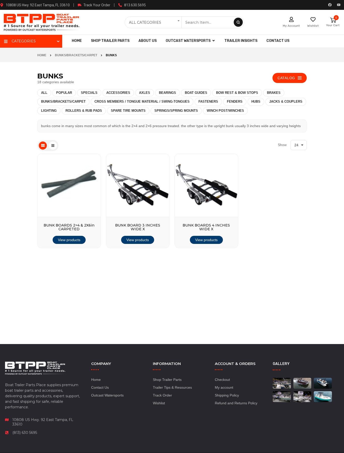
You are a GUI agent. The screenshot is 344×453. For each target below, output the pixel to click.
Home (41, 55)
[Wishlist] (313, 19)
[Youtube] (338, 4)
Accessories (118, 93)
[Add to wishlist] (93, 207)
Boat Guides (196, 93)
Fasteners (208, 101)
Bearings (167, 93)
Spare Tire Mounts (128, 110)
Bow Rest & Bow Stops (237, 93)
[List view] (53, 145)
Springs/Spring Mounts (176, 110)
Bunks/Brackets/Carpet (76, 55)
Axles (144, 93)
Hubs (255, 101)
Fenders (235, 101)
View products (69, 240)
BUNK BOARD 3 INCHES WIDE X (137, 227)
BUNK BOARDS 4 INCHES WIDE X (206, 227)
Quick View (93, 231)
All (44, 93)
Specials (89, 93)
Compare (93, 219)
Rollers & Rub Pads (83, 110)
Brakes (274, 93)
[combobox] (153, 22)
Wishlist (313, 25)
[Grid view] (43, 145)
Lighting (49, 110)
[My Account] (291, 19)
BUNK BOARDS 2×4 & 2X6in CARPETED (69, 227)
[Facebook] (329, 4)
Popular (64, 93)
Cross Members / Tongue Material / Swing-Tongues (142, 101)
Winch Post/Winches (225, 110)
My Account (291, 25)
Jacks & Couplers (285, 101)
